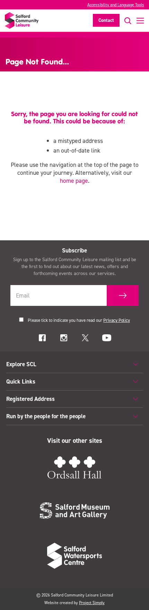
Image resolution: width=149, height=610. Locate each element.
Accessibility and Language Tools (115, 5)
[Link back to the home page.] (21, 20)
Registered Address (30, 399)
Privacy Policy (116, 320)
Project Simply (92, 602)
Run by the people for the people (46, 416)
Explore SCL (21, 364)
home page (74, 181)
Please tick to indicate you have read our (79, 320)
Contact (106, 20)
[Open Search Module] (125, 20)
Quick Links (20, 381)
